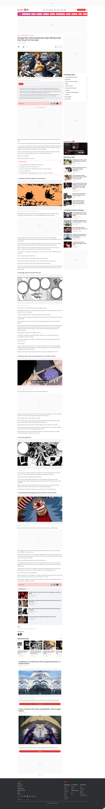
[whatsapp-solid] (51, 103)
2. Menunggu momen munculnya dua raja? (29, 166)
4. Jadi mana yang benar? (25, 171)
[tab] (21, 84)
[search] (75, 10)
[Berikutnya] (62, 646)
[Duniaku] (23, 9)
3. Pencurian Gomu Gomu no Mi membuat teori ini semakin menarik (35, 168)
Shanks (37, 139)
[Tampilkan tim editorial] (61, 634)
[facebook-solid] (54, 103)
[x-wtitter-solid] (57, 103)
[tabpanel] (40, 93)
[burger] (87, 9)
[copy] (60, 103)
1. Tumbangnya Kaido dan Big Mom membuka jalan (31, 164)
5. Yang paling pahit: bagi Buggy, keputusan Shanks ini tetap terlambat (36, 173)
